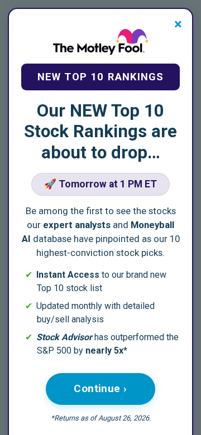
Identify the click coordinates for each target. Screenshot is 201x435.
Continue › (100, 388)
